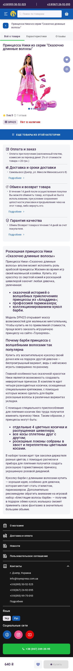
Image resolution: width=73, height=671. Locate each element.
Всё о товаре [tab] (12, 36)
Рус (16, 618)
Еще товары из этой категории (38, 134)
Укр (7, 618)
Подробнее (15, 178)
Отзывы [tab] (61, 36)
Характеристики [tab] (36, 36)
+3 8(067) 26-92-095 (58, 4)
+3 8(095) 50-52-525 (14, 4)
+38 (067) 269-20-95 (38, 649)
